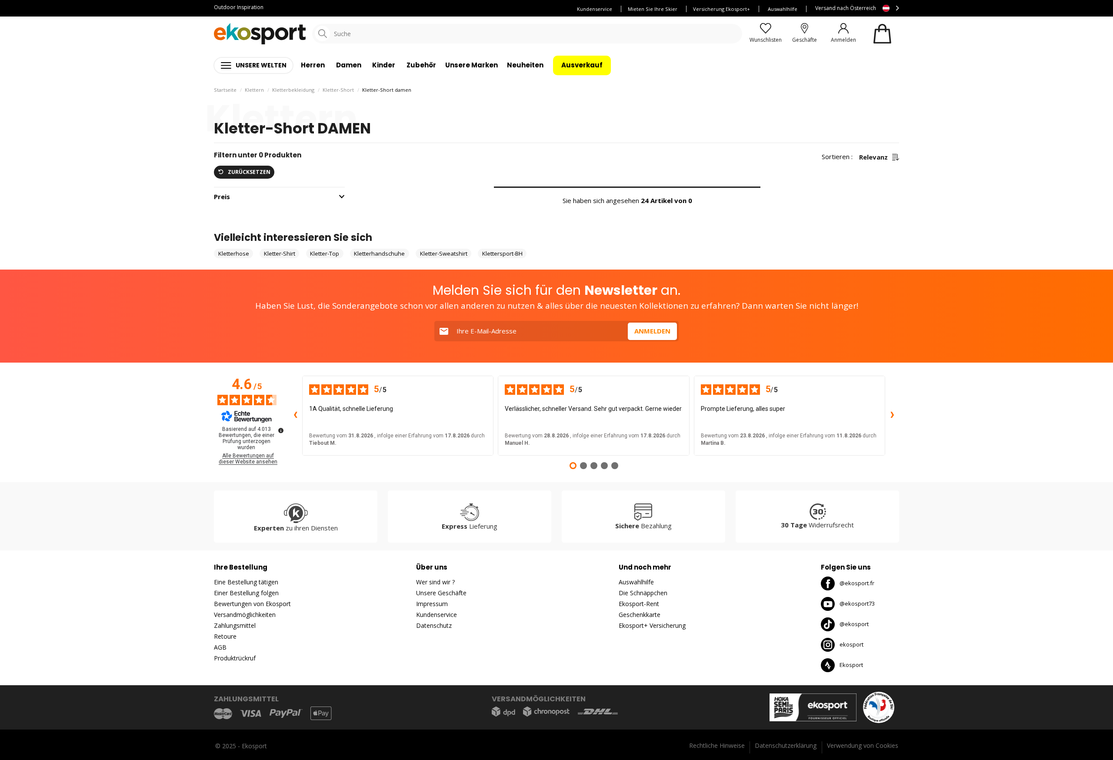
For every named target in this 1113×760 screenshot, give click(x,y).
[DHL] (598, 711)
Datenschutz (434, 625)
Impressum (432, 604)
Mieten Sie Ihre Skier (652, 9)
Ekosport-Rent (639, 604)
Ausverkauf (582, 65)
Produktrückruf (235, 658)
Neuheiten (525, 65)
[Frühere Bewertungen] (295, 416)
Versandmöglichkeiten (245, 614)
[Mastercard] (223, 713)
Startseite (225, 90)
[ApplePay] (320, 713)
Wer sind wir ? (435, 582)
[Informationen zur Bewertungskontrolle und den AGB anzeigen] (280, 430)
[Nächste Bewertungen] (892, 416)
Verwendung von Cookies (862, 745)
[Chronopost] (546, 712)
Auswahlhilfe (782, 9)
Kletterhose (233, 253)
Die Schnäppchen (643, 593)
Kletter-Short (338, 90)
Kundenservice (594, 9)
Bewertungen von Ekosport (252, 604)
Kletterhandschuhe (379, 253)
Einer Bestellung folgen (246, 593)
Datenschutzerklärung (785, 745)
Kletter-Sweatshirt (443, 253)
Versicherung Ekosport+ (721, 9)
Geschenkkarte (639, 614)
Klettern (254, 90)
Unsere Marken (471, 65)
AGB (220, 647)
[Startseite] (260, 33)
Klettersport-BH (502, 253)
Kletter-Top (324, 253)
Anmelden (652, 331)
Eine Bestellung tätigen (246, 582)
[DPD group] (503, 712)
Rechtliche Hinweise (717, 745)
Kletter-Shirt (279, 253)
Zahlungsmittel (235, 625)
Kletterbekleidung (293, 90)
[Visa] (250, 713)
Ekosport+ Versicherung (652, 625)
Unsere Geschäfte (441, 593)
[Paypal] (286, 713)
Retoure (225, 636)
